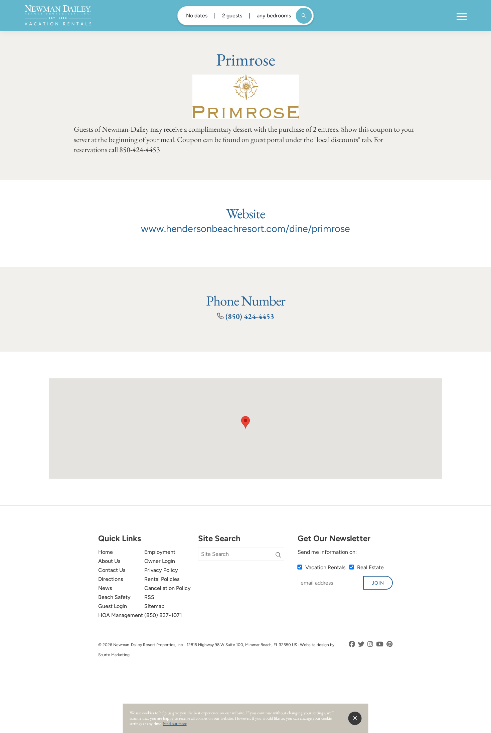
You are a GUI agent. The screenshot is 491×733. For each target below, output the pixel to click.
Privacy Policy (161, 570)
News (105, 588)
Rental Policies (161, 579)
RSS (149, 597)
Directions (110, 579)
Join (378, 583)
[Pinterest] (389, 644)
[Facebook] (352, 644)
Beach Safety (114, 597)
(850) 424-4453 (249, 316)
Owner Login (159, 561)
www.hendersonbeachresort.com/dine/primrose (245, 228)
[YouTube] (380, 644)
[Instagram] (370, 644)
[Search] (278, 555)
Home (105, 552)
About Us (109, 561)
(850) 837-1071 (163, 615)
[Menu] (462, 16)
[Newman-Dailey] (58, 15)
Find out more (175, 723)
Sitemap (154, 606)
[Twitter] (362, 644)
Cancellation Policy (167, 588)
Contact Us (111, 570)
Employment (159, 552)
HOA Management (120, 615)
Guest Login (112, 606)
